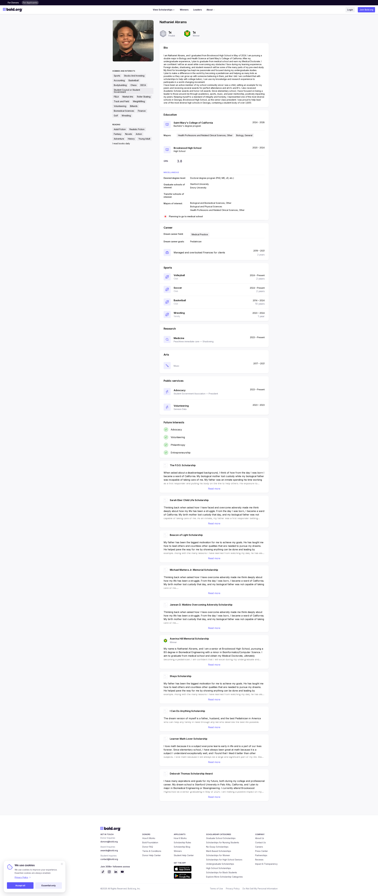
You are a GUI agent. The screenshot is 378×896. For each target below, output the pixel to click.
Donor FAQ (147, 847)
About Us (259, 838)
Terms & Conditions (151, 851)
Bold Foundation (150, 842)
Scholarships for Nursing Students (222, 842)
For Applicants (30, 2)
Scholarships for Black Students (221, 872)
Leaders (197, 9)
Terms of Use (216, 888)
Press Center (261, 851)
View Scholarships (162, 9)
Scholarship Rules (182, 842)
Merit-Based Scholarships (218, 851)
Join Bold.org (366, 9)
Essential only (48, 885)
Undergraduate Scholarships (220, 864)
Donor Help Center (151, 855)
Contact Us (260, 842)
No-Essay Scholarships (217, 847)
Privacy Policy (233, 888)
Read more (214, 488)
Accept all (20, 885)
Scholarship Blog (182, 847)
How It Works (148, 838)
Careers (259, 847)
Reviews (259, 859)
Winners (184, 9)
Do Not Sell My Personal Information (260, 888)
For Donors (13, 2)
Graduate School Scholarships (221, 838)
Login (350, 9)
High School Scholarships (218, 868)
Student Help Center (184, 855)
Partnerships (261, 855)
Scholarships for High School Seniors (224, 859)
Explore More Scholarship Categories (224, 876)
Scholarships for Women (218, 855)
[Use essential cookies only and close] (62, 864)
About (210, 9)
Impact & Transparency (266, 864)
